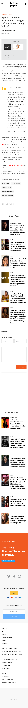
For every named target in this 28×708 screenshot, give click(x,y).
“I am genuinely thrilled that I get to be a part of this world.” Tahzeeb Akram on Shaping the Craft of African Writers (18, 462)
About (4, 673)
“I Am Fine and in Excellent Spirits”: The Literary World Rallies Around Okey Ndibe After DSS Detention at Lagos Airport (17, 229)
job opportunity (6, 187)
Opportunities (13, 419)
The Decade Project (8, 679)
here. (18, 179)
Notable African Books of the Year (12, 651)
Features (12, 513)
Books (4, 635)
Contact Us (5, 676)
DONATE (14, 593)
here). (9, 134)
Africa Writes (18, 68)
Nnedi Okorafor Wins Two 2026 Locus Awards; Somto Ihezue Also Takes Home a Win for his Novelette (18, 246)
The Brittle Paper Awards (9, 648)
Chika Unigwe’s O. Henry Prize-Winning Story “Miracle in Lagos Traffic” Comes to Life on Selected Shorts (18, 443)
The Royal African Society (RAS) (13, 65)
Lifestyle (4, 629)
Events (12, 417)
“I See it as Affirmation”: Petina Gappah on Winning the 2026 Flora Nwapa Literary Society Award (18, 263)
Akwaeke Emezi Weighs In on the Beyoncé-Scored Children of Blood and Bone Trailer (18, 502)
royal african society (7, 195)
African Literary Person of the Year (12, 654)
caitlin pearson (16, 183)
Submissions (6, 668)
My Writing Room (7, 662)
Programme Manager (8, 191)
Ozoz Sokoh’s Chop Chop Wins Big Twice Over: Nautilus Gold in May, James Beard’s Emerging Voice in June (18, 298)
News (16, 417)
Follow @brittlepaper (9, 560)
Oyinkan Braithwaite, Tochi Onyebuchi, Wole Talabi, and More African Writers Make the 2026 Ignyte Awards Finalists (18, 280)
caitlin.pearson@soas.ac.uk (9, 162)
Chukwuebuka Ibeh (7, 204)
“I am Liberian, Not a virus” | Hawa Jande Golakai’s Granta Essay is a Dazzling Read (18, 519)
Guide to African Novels (9, 682)
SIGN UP (14, 617)
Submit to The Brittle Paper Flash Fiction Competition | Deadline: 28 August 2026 (18, 425)
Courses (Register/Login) (9, 659)
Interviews (12, 455)
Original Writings (7, 637)
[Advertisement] (14, 392)
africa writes (5, 183)
